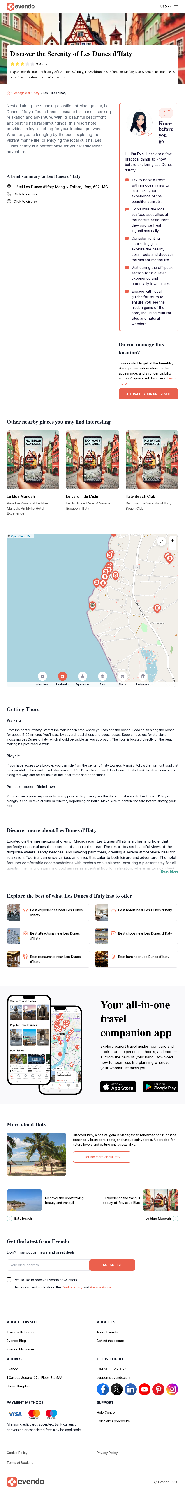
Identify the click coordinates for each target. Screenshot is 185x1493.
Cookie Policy (72, 1287)
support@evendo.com (113, 1377)
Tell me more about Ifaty (102, 1157)
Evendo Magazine (20, 1349)
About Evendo (107, 1332)
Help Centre (106, 1412)
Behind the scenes (111, 1341)
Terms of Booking (20, 1462)
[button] (92, 606)
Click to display (25, 194)
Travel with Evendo (21, 1332)
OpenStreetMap (21, 536)
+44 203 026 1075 (112, 1369)
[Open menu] (176, 6)
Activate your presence (148, 394)
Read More (169, 871)
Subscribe (112, 1265)
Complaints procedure (113, 1421)
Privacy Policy (100, 1287)
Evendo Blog (16, 1341)
